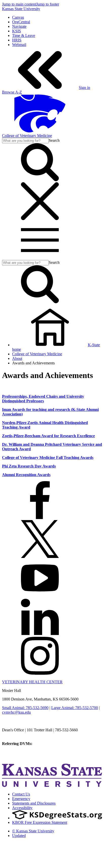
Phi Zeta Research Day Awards (29, 466)
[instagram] (40, 673)
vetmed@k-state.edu (18, 734)
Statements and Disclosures (34, 803)
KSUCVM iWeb (15, 753)
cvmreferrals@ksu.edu (51, 743)
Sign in (84, 87)
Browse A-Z (12, 92)
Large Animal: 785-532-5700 (74, 708)
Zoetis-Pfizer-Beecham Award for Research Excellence (48, 436)
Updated (19, 835)
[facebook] (40, 518)
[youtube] (40, 595)
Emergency (21, 799)
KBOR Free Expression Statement (39, 822)
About (17, 358)
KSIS (16, 31)
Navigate (19, 26)
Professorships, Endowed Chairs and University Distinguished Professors (43, 398)
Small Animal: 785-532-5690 (25, 708)
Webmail (19, 44)
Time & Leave (23, 35)
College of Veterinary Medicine (27, 135)
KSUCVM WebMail (18, 757)
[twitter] (40, 556)
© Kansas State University (33, 831)
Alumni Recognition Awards (26, 475)
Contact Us (21, 794)
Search (54, 140)
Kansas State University (21, 9)
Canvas (18, 17)
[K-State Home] (40, 131)
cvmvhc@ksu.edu (16, 712)
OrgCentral (21, 22)
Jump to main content (19, 4)
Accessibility (22, 808)
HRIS (16, 40)
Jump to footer (47, 4)
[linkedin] (40, 634)
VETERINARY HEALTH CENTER (32, 682)
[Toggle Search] (40, 180)
